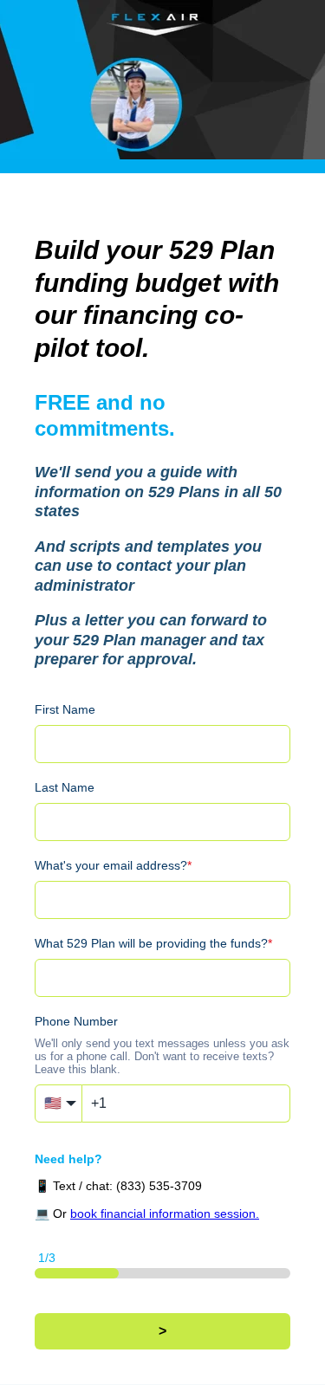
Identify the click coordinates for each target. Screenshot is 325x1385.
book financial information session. (164, 1213)
